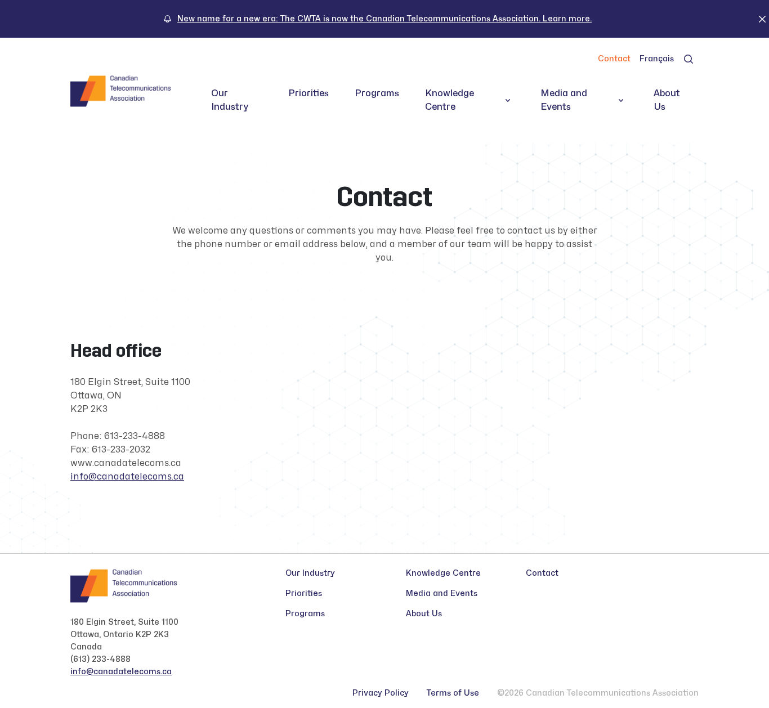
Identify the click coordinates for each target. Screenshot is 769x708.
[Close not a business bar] (762, 18)
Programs (377, 93)
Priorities (308, 93)
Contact (614, 58)
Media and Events (563, 100)
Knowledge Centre (449, 100)
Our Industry (230, 100)
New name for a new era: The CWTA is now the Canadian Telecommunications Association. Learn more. (384, 19)
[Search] (688, 58)
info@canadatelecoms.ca (127, 476)
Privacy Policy (380, 693)
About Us (667, 100)
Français (657, 58)
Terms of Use (453, 693)
